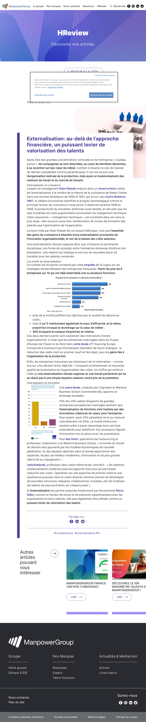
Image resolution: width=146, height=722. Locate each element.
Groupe (14, 656)
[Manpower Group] (16, 6)
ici (99, 391)
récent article (107, 188)
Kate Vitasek (67, 188)
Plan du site (16, 702)
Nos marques (53, 6)
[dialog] (74, 87)
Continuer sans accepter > (105, 75)
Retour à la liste (84, 71)
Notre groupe (18, 667)
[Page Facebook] (128, 6)
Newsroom (88, 6)
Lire (74, 597)
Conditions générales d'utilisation (26, 717)
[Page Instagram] (133, 6)
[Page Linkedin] (137, 6)
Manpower (60, 667)
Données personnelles (65, 717)
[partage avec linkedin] (77, 521)
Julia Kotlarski (36, 464)
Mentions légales (97, 717)
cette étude (81, 344)
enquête (89, 265)
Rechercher (119, 6)
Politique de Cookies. (55, 87)
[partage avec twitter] (83, 521)
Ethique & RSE (18, 672)
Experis (57, 672)
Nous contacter (71, 6)
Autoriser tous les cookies (101, 95)
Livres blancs (108, 672)
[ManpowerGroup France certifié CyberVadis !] (87, 566)
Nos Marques (63, 656)
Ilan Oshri (72, 439)
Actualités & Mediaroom (118, 656)
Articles (104, 667)
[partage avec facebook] (71, 521)
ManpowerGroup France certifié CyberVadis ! (86, 585)
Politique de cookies (126, 717)
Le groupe (38, 6)
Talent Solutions (63, 677)
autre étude (72, 387)
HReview (101, 6)
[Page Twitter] (142, 6)
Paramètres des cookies (44, 95)
